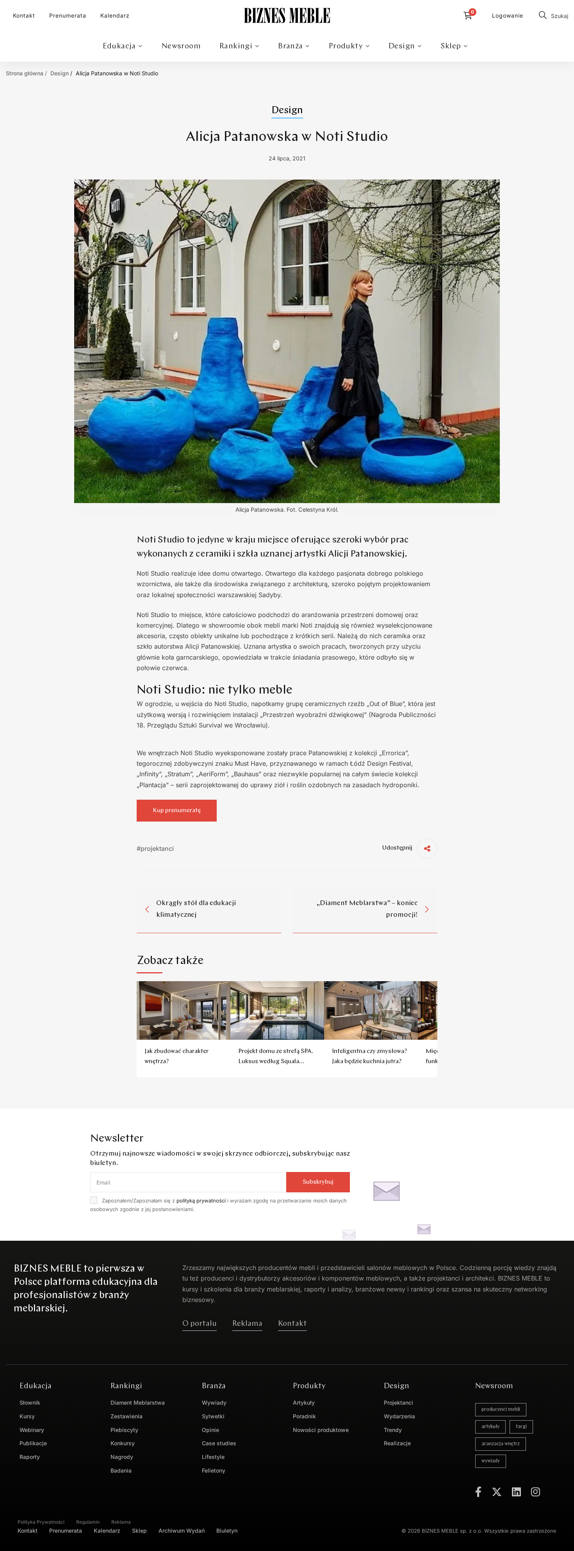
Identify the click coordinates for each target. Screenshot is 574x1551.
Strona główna (24, 73)
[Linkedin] (516, 1492)
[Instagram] (535, 1492)
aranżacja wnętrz (500, 1443)
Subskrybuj (318, 1182)
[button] (199, 1324)
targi (521, 1426)
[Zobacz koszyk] (470, 15)
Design (59, 73)
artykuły (490, 1426)
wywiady (490, 1461)
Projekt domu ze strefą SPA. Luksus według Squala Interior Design (275, 1061)
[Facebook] (478, 1492)
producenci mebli (500, 1409)
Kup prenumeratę (177, 811)
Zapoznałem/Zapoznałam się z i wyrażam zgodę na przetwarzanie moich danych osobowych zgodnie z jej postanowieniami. (218, 1204)
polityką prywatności (201, 1200)
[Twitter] (497, 1492)
